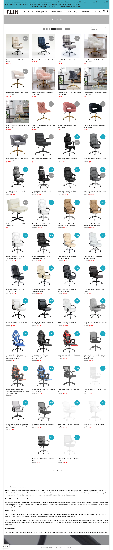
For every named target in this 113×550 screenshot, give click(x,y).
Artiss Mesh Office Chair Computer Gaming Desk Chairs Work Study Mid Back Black (95, 356)
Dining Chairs (42, 12)
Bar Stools (28, 12)
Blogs (76, 12)
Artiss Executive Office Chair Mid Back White (16, 323)
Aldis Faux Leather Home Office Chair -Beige (16, 225)
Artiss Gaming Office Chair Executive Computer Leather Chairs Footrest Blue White (17, 356)
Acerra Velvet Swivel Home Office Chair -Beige (17, 93)
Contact (85, 12)
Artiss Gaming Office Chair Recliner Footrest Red (69, 356)
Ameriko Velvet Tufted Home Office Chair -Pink (43, 126)
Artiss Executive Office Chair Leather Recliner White (15, 257)
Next (62, 471)
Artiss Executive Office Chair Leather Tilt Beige (67, 257)
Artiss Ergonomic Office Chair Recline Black (41, 192)
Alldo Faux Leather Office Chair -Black (42, 159)
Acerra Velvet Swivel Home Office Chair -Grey (17, 159)
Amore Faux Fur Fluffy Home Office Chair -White (95, 60)
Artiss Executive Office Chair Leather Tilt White (93, 257)
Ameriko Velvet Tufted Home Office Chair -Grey (95, 93)
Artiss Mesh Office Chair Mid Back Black (68, 390)
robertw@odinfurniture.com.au (71, 7)
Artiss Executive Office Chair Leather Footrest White (41, 225)
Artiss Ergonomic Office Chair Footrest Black (67, 159)
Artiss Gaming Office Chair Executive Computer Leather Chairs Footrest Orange (17, 391)
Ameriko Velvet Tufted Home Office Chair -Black (69, 93)
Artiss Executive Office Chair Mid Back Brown (94, 290)
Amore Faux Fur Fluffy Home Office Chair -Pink (43, 93)
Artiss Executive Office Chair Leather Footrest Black (67, 192)
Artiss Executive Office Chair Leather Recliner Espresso (93, 225)
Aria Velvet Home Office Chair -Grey (68, 60)
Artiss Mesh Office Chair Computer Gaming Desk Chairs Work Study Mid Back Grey (17, 426)
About (68, 12)
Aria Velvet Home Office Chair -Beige (16, 60)
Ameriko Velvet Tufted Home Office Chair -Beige (17, 126)
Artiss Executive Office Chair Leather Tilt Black (15, 290)
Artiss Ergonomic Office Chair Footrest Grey (15, 192)
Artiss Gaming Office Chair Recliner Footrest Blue (43, 390)
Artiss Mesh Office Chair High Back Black (95, 390)
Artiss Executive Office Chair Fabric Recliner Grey (95, 192)
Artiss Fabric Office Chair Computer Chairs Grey (95, 323)
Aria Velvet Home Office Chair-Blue (43, 60)
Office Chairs (56, 12)
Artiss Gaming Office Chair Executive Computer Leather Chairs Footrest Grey (43, 356)
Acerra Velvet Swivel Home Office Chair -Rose (68, 126)
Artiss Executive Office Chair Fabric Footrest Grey (95, 159)
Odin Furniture (56, 547)
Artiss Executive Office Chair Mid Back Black (42, 323)
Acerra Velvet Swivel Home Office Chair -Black (94, 126)
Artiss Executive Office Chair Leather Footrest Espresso (67, 225)
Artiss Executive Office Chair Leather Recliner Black (41, 257)
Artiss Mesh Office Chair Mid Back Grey (68, 425)
